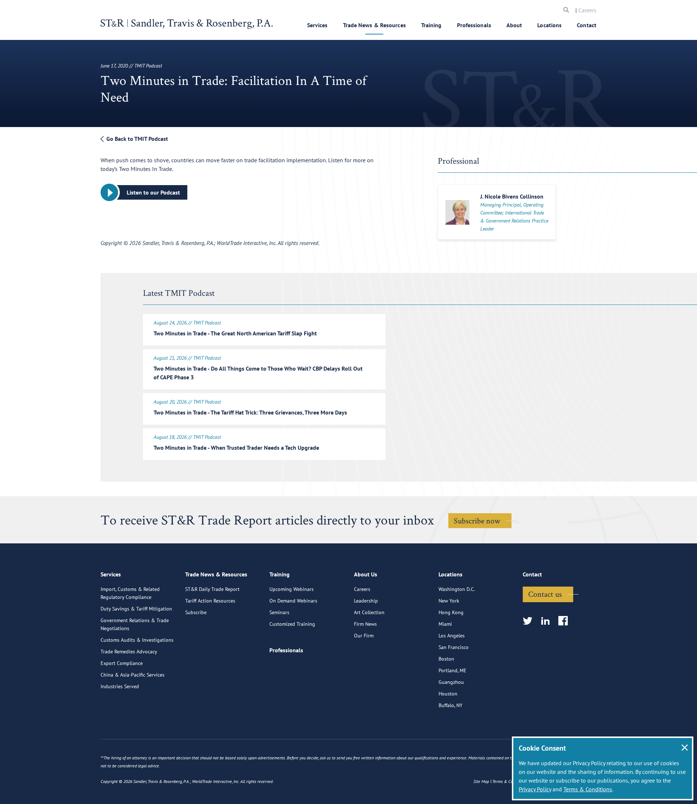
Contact (586, 25)
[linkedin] (548, 621)
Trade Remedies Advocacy (129, 651)
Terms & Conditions (587, 789)
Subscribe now (477, 520)
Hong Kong (451, 612)
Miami (445, 624)
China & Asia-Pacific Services (132, 675)
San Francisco (454, 647)
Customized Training (292, 624)
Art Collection (369, 612)
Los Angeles (452, 635)
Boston (446, 659)
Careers (587, 10)
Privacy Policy (535, 789)
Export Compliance (122, 663)
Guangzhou (451, 682)
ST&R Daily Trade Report (212, 589)
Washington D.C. (457, 589)
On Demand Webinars (293, 600)
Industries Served (120, 686)
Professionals (474, 25)
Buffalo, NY (450, 705)
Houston (448, 693)
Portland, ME (452, 670)
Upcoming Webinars (291, 589)
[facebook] (565, 621)
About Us (365, 574)
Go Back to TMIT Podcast (136, 138)
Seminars (279, 612)
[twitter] (530, 621)
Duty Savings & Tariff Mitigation (136, 608)
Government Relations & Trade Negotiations (135, 624)
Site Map (481, 781)
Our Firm (364, 635)
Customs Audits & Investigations (137, 640)
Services (317, 25)
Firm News (365, 624)
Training (431, 25)
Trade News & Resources (374, 25)
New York (449, 600)
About (514, 25)
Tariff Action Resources (210, 600)
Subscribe (196, 612)
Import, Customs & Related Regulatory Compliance (130, 593)
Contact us (545, 594)
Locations (549, 25)
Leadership (366, 600)
